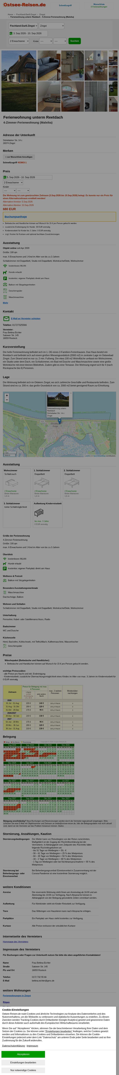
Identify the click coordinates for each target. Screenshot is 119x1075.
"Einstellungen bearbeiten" (58, 1031)
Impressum (32, 1046)
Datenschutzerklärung (13, 1046)
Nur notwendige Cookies (23, 1070)
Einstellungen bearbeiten (23, 1062)
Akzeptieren (23, 1054)
